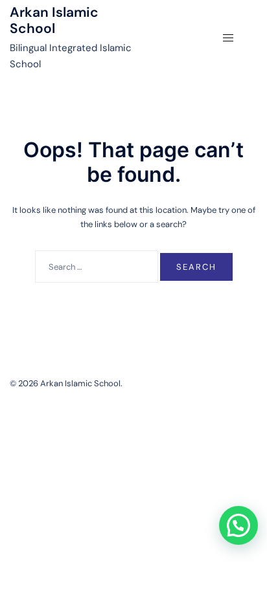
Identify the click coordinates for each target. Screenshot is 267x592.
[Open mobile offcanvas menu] (228, 37)
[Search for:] (96, 266)
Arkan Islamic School (54, 20)
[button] (238, 525)
